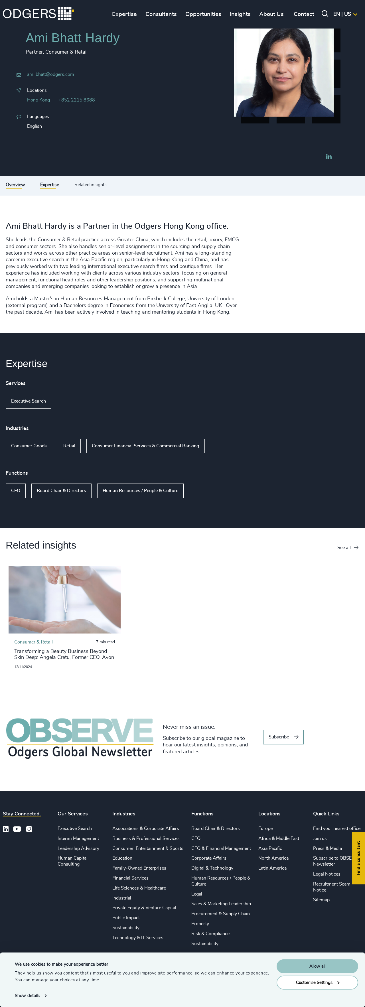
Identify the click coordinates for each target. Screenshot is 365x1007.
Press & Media (327, 848)
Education (122, 858)
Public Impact (126, 917)
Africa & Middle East (278, 838)
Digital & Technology (212, 868)
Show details (27, 996)
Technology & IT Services (137, 937)
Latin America (272, 868)
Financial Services (130, 878)
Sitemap (321, 900)
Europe (265, 828)
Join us (320, 838)
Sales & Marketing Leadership (221, 904)
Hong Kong (38, 100)
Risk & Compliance (210, 933)
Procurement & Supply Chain (220, 913)
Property (200, 923)
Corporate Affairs (208, 858)
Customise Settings (314, 982)
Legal (196, 894)
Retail (69, 446)
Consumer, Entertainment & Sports (147, 848)
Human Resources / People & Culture (140, 490)
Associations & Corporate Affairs (145, 828)
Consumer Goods (29, 446)
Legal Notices (326, 874)
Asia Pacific (270, 848)
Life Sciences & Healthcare (139, 888)
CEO (15, 490)
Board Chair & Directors (61, 490)
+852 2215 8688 (76, 100)
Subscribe (279, 737)
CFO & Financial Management (221, 848)
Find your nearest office (336, 828)
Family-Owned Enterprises (139, 868)
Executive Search (28, 401)
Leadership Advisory (78, 848)
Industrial (121, 898)
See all (344, 547)
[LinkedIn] (329, 157)
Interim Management (78, 838)
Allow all (317, 966)
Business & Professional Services (146, 838)
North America (273, 858)
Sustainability (125, 927)
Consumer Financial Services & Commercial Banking (145, 446)
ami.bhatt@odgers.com (50, 74)
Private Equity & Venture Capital (144, 908)
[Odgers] (38, 14)
